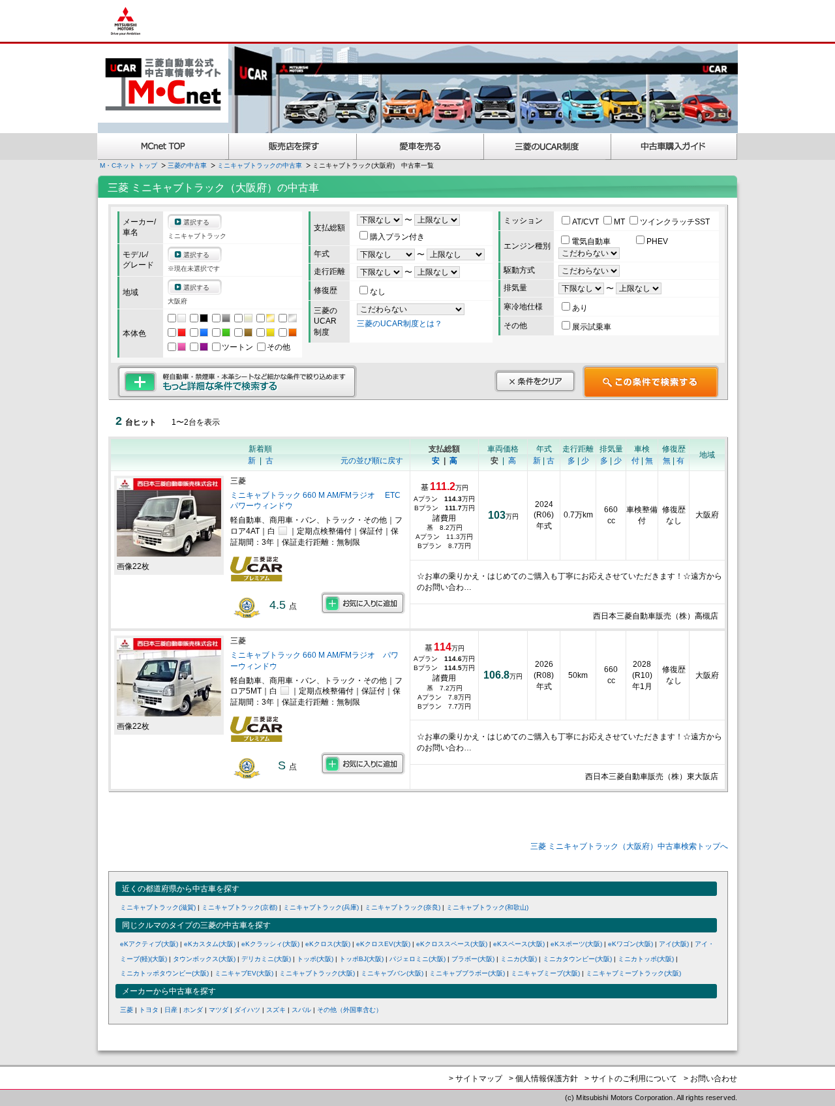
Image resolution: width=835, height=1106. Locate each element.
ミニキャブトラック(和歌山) (487, 907)
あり (580, 308)
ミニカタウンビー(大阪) (577, 958)
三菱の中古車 (187, 165)
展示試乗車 (591, 326)
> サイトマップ (475, 1078)
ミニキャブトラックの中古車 (259, 165)
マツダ (218, 1009)
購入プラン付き (397, 236)
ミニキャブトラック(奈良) (402, 907)
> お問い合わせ (710, 1078)
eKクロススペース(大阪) (451, 943)
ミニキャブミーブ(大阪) (545, 973)
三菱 (126, 1009)
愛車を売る (420, 146)
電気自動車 (592, 241)
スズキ (276, 1009)
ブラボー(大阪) (472, 958)
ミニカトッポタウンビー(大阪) (164, 973)
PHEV (657, 241)
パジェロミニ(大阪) (417, 958)
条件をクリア (534, 381)
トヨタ (149, 1009)
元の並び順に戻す (372, 460)
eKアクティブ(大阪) (149, 943)
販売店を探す (293, 146)
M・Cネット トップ (128, 165)
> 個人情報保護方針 (543, 1078)
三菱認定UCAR (547, 146)
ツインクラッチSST (675, 221)
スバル (301, 1009)
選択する (196, 222)
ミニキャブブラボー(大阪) (467, 973)
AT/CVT (586, 221)
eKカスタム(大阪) (209, 943)
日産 (170, 1009)
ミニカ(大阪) (518, 958)
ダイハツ (247, 1009)
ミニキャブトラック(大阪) (317, 973)
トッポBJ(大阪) (361, 958)
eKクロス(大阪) (327, 943)
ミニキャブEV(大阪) (244, 973)
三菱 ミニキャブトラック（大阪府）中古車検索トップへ (629, 846)
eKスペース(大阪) (519, 943)
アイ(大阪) (674, 943)
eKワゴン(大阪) (630, 943)
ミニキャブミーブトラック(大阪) (633, 973)
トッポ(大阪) (315, 958)
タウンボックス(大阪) (204, 958)
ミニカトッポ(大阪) (646, 958)
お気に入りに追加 (363, 603)
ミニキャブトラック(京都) (239, 907)
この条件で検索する (651, 381)
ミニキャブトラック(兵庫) (321, 907)
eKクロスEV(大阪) (383, 943)
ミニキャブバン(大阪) (392, 973)
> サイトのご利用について (630, 1078)
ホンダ (193, 1009)
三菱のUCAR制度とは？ (399, 323)
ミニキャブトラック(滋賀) (158, 907)
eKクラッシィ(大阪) (270, 943)
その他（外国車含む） (349, 1009)
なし (378, 291)
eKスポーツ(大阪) (576, 943)
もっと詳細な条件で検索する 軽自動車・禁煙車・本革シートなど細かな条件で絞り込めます (237, 381)
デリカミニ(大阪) (266, 958)
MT (620, 221)
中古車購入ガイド (674, 146)
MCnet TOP (163, 146)
